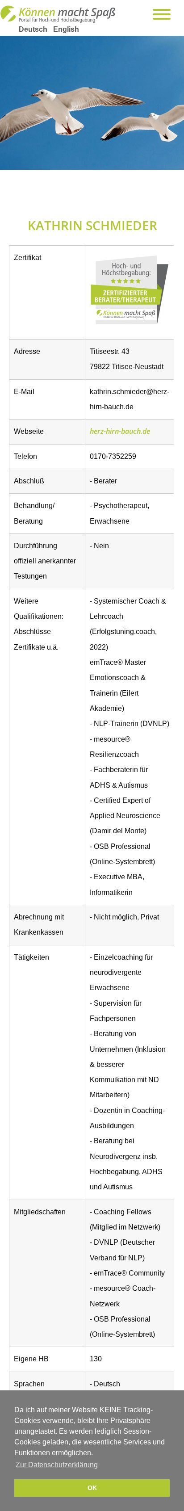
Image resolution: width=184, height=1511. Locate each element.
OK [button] (92, 1487)
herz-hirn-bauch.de (120, 431)
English (66, 29)
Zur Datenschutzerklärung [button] (57, 1465)
